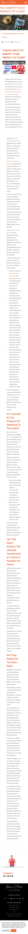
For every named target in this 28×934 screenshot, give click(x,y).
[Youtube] (11, 898)
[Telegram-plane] (17, 898)
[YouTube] (8, 876)
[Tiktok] (23, 898)
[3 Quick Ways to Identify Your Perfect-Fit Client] (14, 22)
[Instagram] (6, 876)
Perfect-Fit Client (15, 84)
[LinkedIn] (12, 876)
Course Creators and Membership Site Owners (13, 91)
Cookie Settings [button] (6, 930)
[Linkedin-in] (20, 898)
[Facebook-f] (5, 898)
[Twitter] (10, 876)
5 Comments (16, 42)
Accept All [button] (13, 930)
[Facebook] (4, 876)
